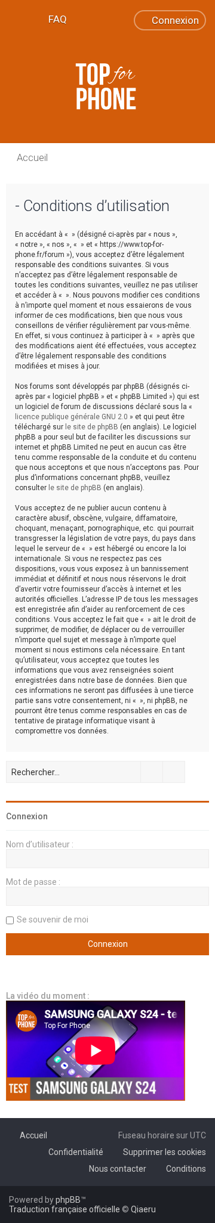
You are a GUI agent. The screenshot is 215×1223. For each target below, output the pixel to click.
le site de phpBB (91, 427)
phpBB (68, 1200)
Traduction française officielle (64, 1209)
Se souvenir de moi (52, 919)
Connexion (27, 816)
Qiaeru (143, 1209)
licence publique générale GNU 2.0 (71, 417)
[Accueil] (107, 86)
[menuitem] (52, 19)
